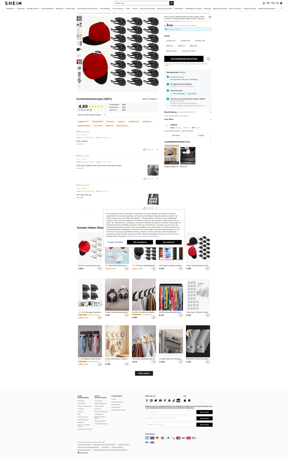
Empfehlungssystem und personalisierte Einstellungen (110, 450)
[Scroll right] (281, 8)
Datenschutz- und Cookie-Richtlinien (104, 444)
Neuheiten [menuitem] (21, 8)
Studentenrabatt (82, 417)
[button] (277, 3)
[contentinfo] (179, 438)
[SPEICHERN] (208, 59)
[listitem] (171, 154)
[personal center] (263, 3)
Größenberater (99, 414)
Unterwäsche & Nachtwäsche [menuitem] (87, 8)
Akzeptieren (150, 434)
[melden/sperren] (157, 149)
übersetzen (80, 144)
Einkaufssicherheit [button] (176, 90)
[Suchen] (171, 3)
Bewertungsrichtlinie (84, 110)
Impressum (81, 401)
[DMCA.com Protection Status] (152, 442)
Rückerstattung (99, 406)
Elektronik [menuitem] (207, 8)
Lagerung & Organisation (103, 13)
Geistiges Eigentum (117, 447)
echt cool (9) (98, 126)
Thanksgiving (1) (134, 121)
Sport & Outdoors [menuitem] (235, 8)
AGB (79, 414)
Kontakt (113, 399)
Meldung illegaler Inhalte (99, 417)
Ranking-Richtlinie (100, 421)
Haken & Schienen (118, 13)
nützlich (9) (109, 126)
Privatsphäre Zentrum (84, 444)
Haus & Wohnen (89, 13)
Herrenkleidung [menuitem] (105, 8)
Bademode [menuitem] (59, 8)
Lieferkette (81, 409)
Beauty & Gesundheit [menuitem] (165, 8)
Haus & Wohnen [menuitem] (118, 8)
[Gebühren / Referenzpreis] (174, 25)
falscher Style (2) (122, 126)
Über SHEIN (81, 403)
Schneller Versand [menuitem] (33, 8)
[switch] (104, 115)
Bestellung (97, 409)
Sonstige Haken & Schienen (134, 13)
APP (184, 396)
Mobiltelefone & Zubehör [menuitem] (193, 8)
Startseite (79, 13)
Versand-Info (98, 401)
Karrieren (80, 411)
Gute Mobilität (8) (97, 121)
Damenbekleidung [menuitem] (47, 8)
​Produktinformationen (101, 424)
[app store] (185, 401)
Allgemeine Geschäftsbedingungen (88, 447)
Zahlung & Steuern (117, 402)
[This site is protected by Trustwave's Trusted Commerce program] (146, 442)
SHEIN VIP (81, 422)
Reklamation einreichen (85, 429)
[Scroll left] (279, 8)
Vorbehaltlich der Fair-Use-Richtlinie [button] (181, 86)
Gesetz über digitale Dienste (84, 425)
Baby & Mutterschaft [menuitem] (220, 8)
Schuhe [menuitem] (134, 8)
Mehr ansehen (144, 373)
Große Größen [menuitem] (70, 8)
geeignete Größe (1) (84, 126)
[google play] (189, 401)
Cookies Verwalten (123, 444)
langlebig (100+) (83, 121)
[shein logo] (13, 3)
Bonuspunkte (115, 404)
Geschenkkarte (116, 407)
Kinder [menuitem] (128, 8)
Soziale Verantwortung (84, 406)
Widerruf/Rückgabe (100, 403)
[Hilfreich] (144, 149)
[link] (268, 3)
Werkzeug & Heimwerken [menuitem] (266, 8)
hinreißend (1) (147, 121)
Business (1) (110, 121)
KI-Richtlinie (105, 447)
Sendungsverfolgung (100, 411)
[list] (163, 400)
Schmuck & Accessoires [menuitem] (147, 8)
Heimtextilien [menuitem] (178, 8)
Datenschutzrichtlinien (84, 450)
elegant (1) (121, 121)
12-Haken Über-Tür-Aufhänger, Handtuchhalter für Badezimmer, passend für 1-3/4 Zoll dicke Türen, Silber (171, 359)
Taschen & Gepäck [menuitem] (249, 8)
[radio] (170, 41)
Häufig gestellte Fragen (118, 410)
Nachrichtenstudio (83, 420)
